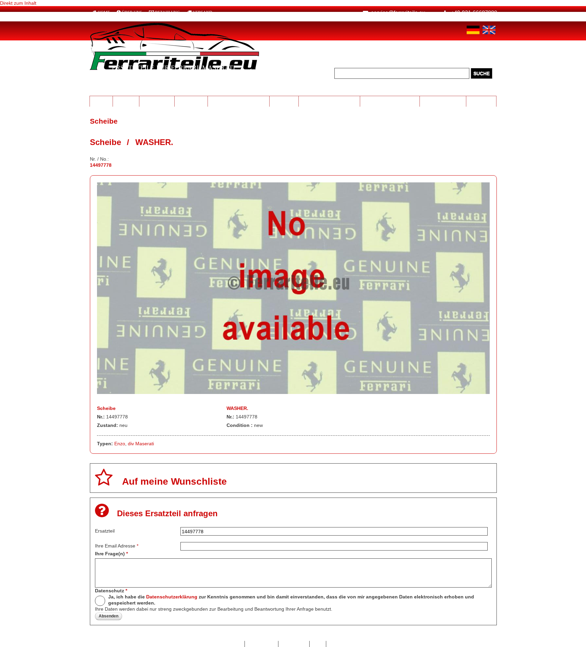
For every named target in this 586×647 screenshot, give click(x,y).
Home (104, 12)
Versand (202, 12)
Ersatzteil (105, 531)
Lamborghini (156, 101)
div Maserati (141, 443)
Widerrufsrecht (345, 644)
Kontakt (233, 644)
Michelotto (191, 101)
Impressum (294, 644)
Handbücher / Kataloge (390, 101)
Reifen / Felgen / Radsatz (238, 101)
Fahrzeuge (481, 101)
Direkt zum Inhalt (18, 3)
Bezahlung (167, 12)
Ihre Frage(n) (111, 553)
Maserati (125, 101)
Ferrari (101, 101)
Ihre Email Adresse (116, 546)
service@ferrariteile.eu (398, 13)
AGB (318, 644)
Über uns (132, 12)
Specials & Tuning (443, 101)
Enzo (119, 443)
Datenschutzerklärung (171, 596)
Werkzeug (283, 101)
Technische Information (329, 101)
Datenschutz (111, 590)
